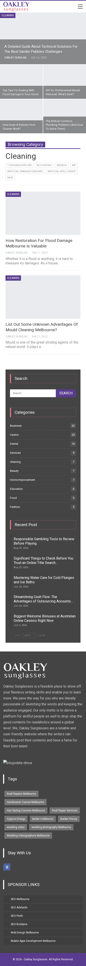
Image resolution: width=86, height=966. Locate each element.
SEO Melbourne (20, 899)
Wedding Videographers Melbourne (28, 835)
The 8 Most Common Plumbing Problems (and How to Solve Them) (64, 124)
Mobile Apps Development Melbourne (33, 940)
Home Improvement (22, 479)
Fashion (15, 507)
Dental (14, 443)
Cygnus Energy (16, 818)
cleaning (8, 15)
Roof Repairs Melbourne (21, 793)
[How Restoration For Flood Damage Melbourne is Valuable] (43, 213)
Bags (10, 177)
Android (62, 165)
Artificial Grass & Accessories (25, 171)
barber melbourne (42, 818)
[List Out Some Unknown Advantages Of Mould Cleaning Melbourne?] (43, 297)
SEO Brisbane (19, 924)
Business (16, 425)
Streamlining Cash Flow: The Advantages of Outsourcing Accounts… (43, 599)
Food (13, 497)
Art (74, 165)
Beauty (14, 470)
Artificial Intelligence (62, 171)
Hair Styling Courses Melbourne (26, 810)
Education (16, 488)
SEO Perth (17, 915)
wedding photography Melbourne (51, 827)
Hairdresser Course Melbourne (25, 802)
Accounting (44, 165)
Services (15, 452)
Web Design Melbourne (25, 932)
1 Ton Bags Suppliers (19, 165)
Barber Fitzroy (68, 818)
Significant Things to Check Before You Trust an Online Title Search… (43, 560)
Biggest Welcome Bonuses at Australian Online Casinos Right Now (45, 618)
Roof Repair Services (64, 810)
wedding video (15, 827)
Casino (14, 434)
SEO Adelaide (19, 907)
